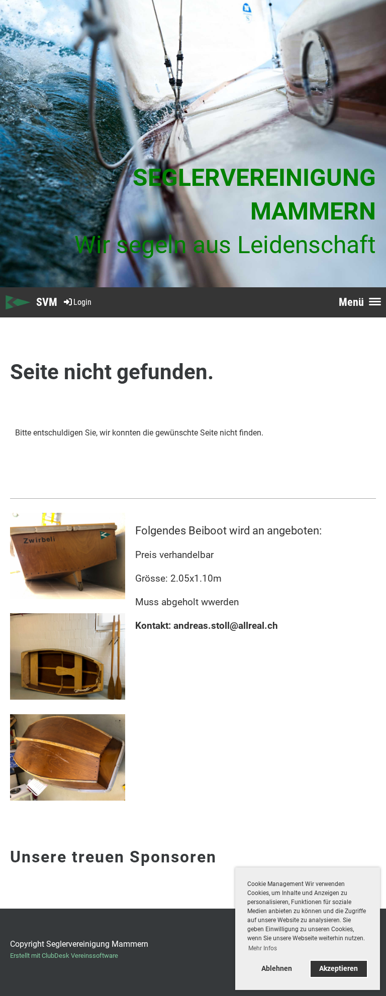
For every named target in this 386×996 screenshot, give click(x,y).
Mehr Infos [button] (262, 948)
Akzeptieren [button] (338, 968)
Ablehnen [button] (276, 968)
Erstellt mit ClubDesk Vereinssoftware (64, 955)
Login (82, 302)
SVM (46, 302)
